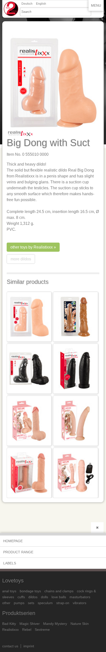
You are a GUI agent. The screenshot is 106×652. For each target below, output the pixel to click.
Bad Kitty (9, 624)
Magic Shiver (29, 624)
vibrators (79, 603)
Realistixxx (10, 630)
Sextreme (42, 630)
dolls (44, 597)
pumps (19, 603)
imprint (28, 646)
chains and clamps (58, 591)
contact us (10, 646)
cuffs (21, 597)
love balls (59, 597)
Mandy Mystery (55, 624)
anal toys (9, 591)
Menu (96, 5)
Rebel (26, 630)
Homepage (13, 541)
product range (18, 552)
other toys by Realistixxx (31, 247)
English (41, 3)
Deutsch (27, 3)
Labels (9, 563)
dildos (32, 597)
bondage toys (30, 591)
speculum (45, 603)
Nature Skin (80, 624)
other (6, 603)
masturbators (80, 597)
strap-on (62, 603)
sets (31, 603)
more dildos (21, 259)
